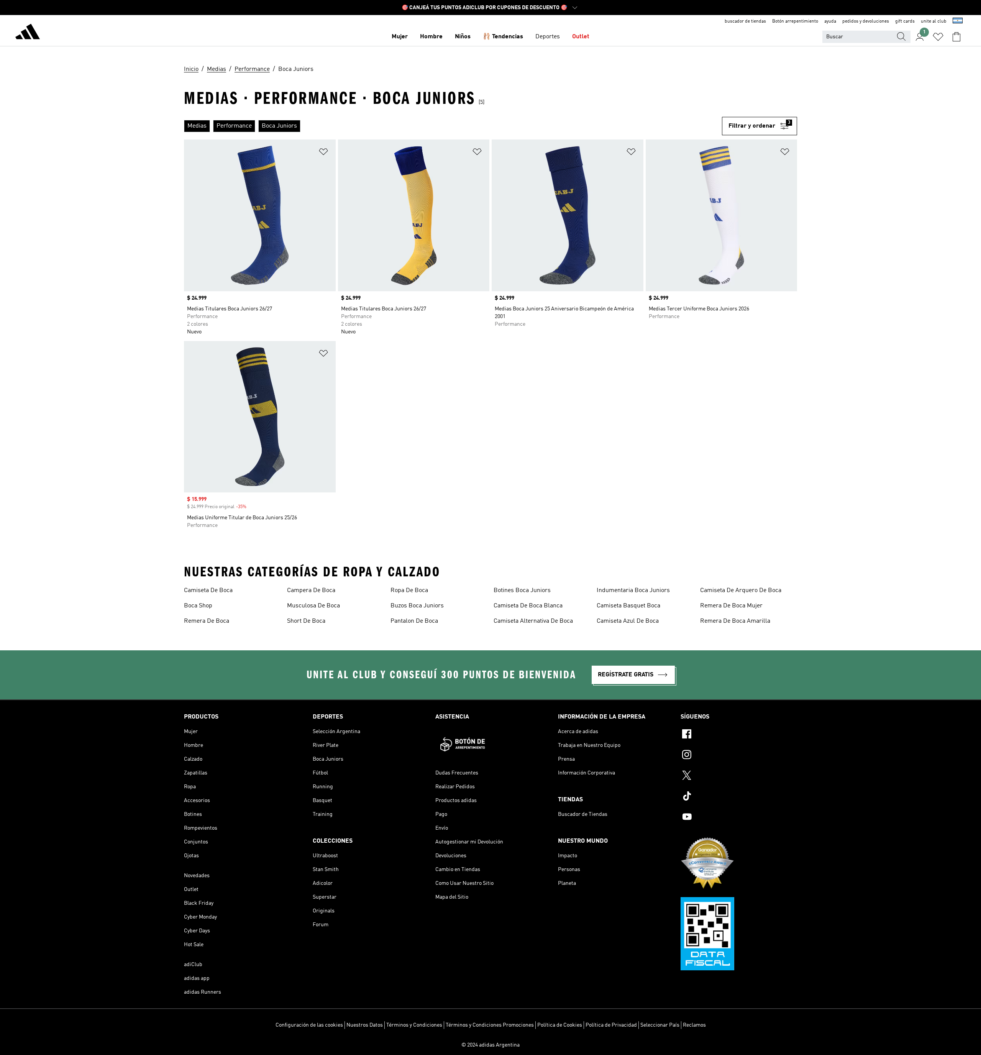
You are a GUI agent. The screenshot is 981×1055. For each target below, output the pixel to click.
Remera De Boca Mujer (731, 606)
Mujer (400, 37)
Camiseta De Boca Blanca (528, 606)
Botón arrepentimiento (795, 21)
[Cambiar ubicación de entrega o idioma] (958, 21)
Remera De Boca (206, 621)
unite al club (934, 21)
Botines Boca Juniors (522, 590)
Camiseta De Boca (208, 590)
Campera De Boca (311, 590)
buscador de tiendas (745, 21)
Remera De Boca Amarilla (735, 621)
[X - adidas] (739, 776)
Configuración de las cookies (309, 1025)
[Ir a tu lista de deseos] (938, 37)
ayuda (830, 21)
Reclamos (694, 1025)
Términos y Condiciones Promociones (490, 1025)
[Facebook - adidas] (739, 735)
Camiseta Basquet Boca (628, 606)
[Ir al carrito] (956, 37)
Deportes (547, 37)
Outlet (580, 37)
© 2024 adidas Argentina (490, 1045)
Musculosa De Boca (313, 606)
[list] (453, 126)
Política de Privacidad (611, 1025)
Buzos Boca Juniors (417, 606)
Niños (463, 37)
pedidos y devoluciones (865, 21)
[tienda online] (27, 33)
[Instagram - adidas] (739, 755)
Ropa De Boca (409, 590)
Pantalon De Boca (414, 621)
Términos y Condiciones (414, 1025)
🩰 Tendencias (503, 37)
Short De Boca (306, 621)
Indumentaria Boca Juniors (633, 590)
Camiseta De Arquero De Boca (740, 590)
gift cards (905, 21)
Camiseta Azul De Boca (628, 621)
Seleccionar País (659, 1025)
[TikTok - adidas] (739, 797)
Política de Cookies (559, 1025)
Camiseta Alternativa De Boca (533, 621)
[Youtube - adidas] (739, 817)
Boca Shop (198, 606)
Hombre (431, 37)
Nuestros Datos (364, 1025)
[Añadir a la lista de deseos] (323, 153)
